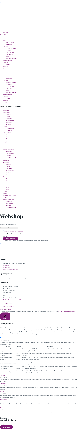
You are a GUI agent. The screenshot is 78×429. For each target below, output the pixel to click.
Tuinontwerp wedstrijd (11, 58)
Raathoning (9, 122)
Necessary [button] (2, 336)
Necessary (4, 338)
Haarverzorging (10, 153)
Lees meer (72, 311)
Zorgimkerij (9, 44)
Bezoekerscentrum (11, 48)
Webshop (5, 66)
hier (41, 278)
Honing (5, 141)
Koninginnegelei (10, 120)
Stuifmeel (8, 124)
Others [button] (1, 408)
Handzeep (8, 155)
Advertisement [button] (3, 399)
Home (4, 38)
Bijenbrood (8, 114)
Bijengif (8, 116)
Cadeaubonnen (10, 128)
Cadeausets (9, 130)
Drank (7, 134)
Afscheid (8, 64)
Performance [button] (3, 383)
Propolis (5, 147)
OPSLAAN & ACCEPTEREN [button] (7, 414)
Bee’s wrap (6, 110)
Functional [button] (2, 375)
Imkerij (4, 40)
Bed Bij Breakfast (7, 60)
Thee (7, 138)
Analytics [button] (2, 391)
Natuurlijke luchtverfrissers (9, 145)
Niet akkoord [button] (66, 311)
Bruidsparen (9, 50)
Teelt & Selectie (10, 42)
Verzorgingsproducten (8, 149)
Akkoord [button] (60, 311)
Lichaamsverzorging (11, 157)
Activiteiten (5, 46)
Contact (5, 68)
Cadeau (5, 126)
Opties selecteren (10, 238)
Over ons (5, 62)
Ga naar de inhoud (4, 1)
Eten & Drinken (10, 52)
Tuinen (7, 56)
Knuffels (5, 143)
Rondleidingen (9, 54)
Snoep (7, 136)
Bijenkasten (9, 118)
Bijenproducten (6, 112)
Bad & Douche (9, 151)
